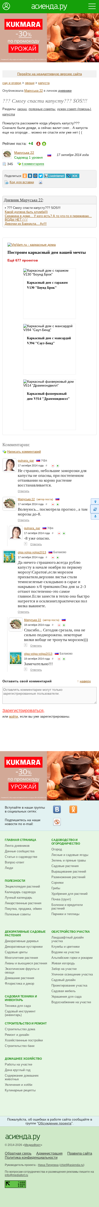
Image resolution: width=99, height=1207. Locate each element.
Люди (9, 868)
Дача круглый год (18, 1070)
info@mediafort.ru (16, 1175)
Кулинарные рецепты (20, 1090)
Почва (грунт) (61, 899)
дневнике (65, 90)
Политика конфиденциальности (31, 1157)
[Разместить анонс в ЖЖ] (72, 174)
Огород (56, 849)
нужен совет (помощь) (74, 109)
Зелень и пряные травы (68, 860)
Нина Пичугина (48, 1165)
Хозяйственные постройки (24, 1040)
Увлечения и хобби (18, 1085)
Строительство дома (20, 1029)
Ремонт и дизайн (17, 1035)
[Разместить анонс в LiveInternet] (54, 174)
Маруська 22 (33, 90)
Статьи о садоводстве (21, 857)
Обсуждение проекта (54, 1123)
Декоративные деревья (21, 941)
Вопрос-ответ (14, 862)
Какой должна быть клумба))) (26, 212)
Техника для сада (18, 1006)
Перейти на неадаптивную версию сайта (49, 74)
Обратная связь (18, 1153)
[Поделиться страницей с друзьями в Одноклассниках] (25, 174)
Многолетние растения (21, 958)
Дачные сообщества (19, 851)
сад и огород (11, 83)
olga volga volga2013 (32, 552)
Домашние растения (19, 978)
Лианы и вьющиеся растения (26, 963)
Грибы (55, 888)
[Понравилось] (58, 466)
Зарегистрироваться (22, 710)
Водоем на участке (65, 952)
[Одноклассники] (73, 809)
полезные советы (42, 109)
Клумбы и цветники (65, 946)
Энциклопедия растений (22, 886)
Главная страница (20, 840)
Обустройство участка (70, 931)
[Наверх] (94, 501)
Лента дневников (17, 845)
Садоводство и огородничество (65, 841)
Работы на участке (18, 1064)
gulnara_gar (26, 460)
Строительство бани (19, 1046)
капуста (44, 83)
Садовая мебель (63, 991)
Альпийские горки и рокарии (72, 958)
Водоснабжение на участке (71, 1002)
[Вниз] (94, 517)
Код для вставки (22, 182)
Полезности (15, 880)
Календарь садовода (20, 892)
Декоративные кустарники (24, 946)
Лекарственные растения (23, 903)
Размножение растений (68, 877)
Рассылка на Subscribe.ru (57, 822)
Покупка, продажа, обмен (23, 909)
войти (13, 716)
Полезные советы (18, 914)
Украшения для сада (66, 996)
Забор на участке (64, 969)
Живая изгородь (63, 963)
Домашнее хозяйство (23, 1058)
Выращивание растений (68, 871)
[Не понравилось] (53, 466)
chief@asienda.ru (71, 1165)
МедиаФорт (33, 1145)
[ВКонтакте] (57, 809)
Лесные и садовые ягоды (69, 855)
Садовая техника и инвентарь (21, 998)
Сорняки (57, 882)
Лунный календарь (18, 897)
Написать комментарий (24, 451)
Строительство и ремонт (26, 1023)
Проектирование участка (69, 985)
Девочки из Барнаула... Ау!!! (26, 224)
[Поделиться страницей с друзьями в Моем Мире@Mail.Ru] (35, 174)
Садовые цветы (16, 952)
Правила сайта (79, 1153)
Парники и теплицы (65, 914)
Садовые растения (65, 866)
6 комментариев (33, 164)
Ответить (23, 491)
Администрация (49, 1153)
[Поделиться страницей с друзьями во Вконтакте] (30, 174)
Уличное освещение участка (72, 974)
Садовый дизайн (63, 980)
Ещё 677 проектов (22, 260)
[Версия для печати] (41, 183)
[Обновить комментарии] (94, 509)
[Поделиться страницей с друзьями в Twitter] (40, 174)
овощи (29, 83)
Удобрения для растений (69, 894)
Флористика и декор (19, 983)
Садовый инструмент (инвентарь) (20, 1013)
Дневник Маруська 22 (23, 200)
